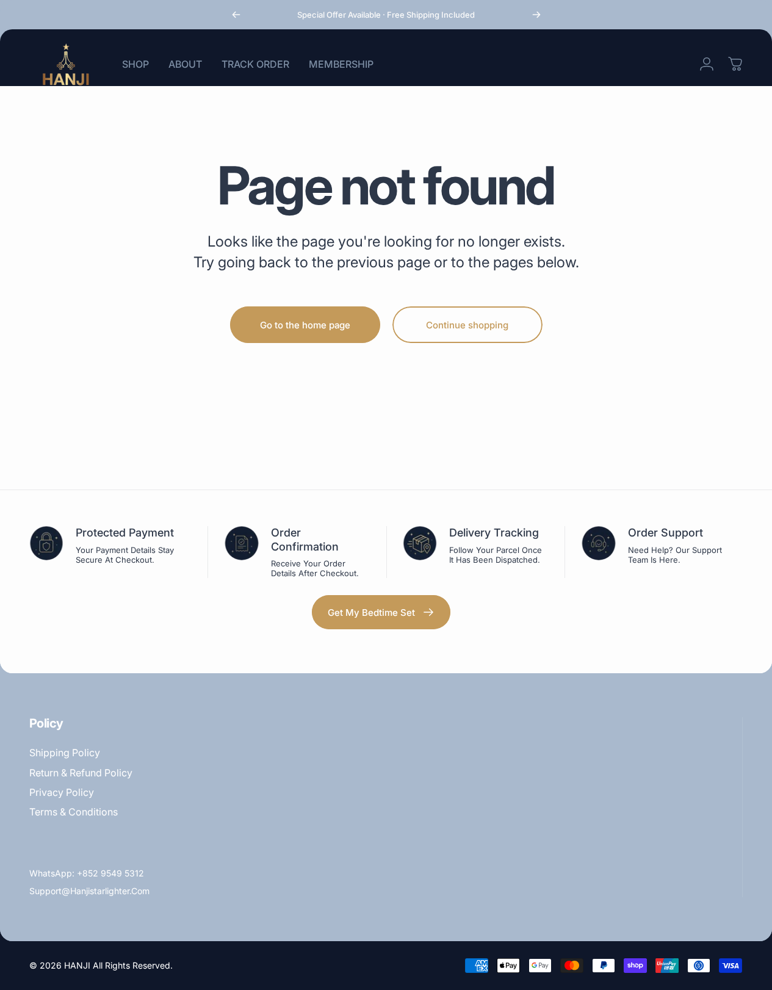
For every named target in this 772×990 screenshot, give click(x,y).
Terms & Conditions (73, 812)
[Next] (536, 14)
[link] (381, 612)
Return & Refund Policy (80, 773)
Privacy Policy (61, 792)
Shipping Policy (64, 752)
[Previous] (236, 14)
